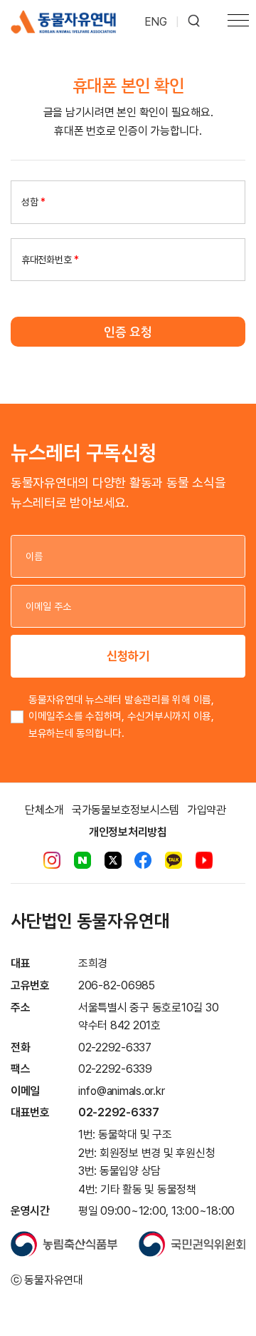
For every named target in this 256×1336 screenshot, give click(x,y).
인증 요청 (128, 331)
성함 (33, 202)
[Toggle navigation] (238, 22)
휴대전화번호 (50, 259)
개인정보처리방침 (128, 832)
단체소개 (44, 810)
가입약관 (206, 810)
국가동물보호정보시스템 (125, 810)
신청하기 (128, 655)
